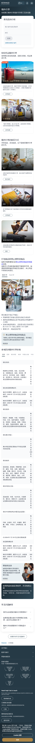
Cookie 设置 (18, 735)
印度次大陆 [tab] (26, 354)
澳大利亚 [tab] (13, 354)
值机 (6, 251)
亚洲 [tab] (8, 354)
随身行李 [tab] (4, 275)
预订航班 (7, 179)
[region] (17, 733)
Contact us (7, 698)
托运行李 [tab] (11, 275)
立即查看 (7, 130)
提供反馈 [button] (6, 720)
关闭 (17, 740)
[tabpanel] (17, 304)
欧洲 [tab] (19, 354)
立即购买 (7, 94)
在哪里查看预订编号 (10, 43)
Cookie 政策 (6, 729)
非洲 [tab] (3, 354)
